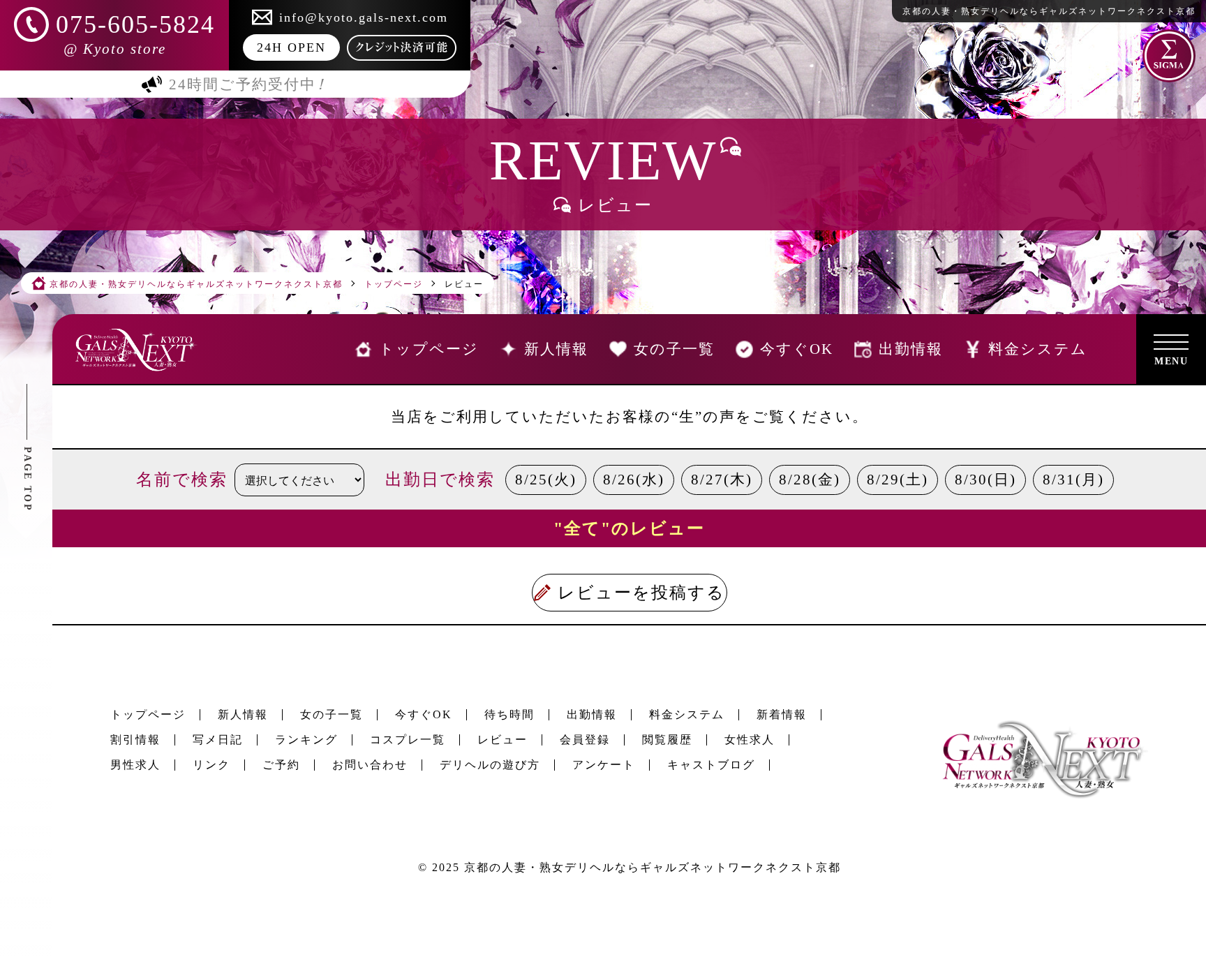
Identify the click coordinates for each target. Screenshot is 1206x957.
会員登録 (585, 739)
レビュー (502, 739)
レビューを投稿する (641, 593)
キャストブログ (711, 765)
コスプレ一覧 (407, 739)
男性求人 (135, 765)
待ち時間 (509, 714)
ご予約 (281, 765)
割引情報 (135, 739)
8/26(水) (633, 479)
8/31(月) (1073, 479)
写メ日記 (218, 739)
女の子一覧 (331, 714)
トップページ (148, 714)
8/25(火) (545, 479)
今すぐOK (423, 714)
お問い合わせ (370, 765)
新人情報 (243, 714)
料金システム (686, 714)
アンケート (603, 765)
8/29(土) (897, 479)
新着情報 (782, 714)
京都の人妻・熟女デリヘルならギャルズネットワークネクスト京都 (652, 867)
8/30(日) (985, 479)
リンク (211, 765)
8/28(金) (809, 479)
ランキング (306, 739)
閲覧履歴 (667, 739)
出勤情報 (592, 714)
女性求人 (749, 739)
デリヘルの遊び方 (490, 765)
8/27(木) (721, 479)
